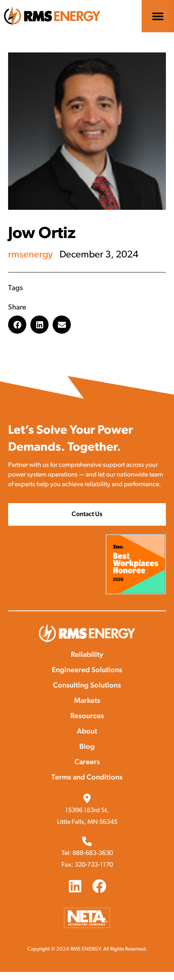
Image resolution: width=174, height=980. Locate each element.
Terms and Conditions (87, 777)
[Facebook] (99, 886)
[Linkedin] (75, 886)
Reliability (87, 655)
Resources (87, 716)
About (87, 732)
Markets (87, 701)
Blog (87, 747)
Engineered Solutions (87, 670)
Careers (87, 762)
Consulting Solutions (87, 686)
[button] (158, 16)
